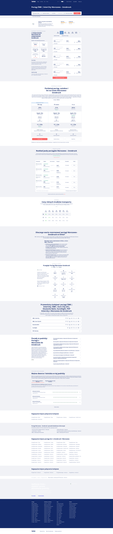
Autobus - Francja (47, 516)
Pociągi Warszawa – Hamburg (61, 417)
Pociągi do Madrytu (35, 506)
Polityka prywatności (58, 531)
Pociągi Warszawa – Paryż (35, 442)
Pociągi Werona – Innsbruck (73, 460)
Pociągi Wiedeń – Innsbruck (48, 454)
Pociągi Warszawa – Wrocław (49, 452)
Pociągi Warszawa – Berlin (35, 417)
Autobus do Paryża (47, 510)
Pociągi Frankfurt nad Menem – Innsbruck (76, 456)
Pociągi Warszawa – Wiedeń (48, 444)
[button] (54, 13)
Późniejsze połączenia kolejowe (71, 190)
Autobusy (41, 1)
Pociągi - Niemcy (34, 514)
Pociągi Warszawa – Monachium (36, 419)
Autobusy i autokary (47, 501)
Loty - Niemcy (59, 514)
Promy (47, 1)
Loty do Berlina (59, 510)
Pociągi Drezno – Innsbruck (48, 462)
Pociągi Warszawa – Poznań (36, 450)
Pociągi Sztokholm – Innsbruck (36, 456)
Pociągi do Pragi (34, 512)
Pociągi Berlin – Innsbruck (60, 452)
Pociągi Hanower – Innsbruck (36, 462)
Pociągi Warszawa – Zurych (48, 448)
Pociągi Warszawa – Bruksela (36, 448)
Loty (44, 1)
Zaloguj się (80, 1)
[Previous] (43, 211)
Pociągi (38, 1)
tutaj (64, 194)
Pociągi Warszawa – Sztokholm (74, 446)
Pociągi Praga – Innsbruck (73, 454)
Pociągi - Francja (34, 516)
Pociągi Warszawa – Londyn (48, 442)
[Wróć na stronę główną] (34, 1)
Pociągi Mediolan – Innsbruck (36, 454)
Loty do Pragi (59, 512)
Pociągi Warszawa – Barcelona (61, 444)
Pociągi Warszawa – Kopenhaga (74, 444)
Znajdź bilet (35, 45)
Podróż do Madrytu (72, 512)
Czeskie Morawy (72, 506)
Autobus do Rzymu (47, 509)
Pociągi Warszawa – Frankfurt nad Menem (76, 417)
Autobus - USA (46, 517)
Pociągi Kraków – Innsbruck (73, 458)
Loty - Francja (59, 516)
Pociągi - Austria (34, 521)
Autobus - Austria (47, 521)
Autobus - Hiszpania (47, 503)
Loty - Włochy (59, 520)
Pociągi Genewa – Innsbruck (61, 458)
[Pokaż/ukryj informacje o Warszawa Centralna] (79, 392)
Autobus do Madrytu (47, 507)
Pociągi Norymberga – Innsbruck (74, 462)
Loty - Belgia (59, 517)
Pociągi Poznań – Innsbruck (36, 458)
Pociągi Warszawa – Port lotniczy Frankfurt (76, 450)
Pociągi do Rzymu (35, 507)
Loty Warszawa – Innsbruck (36, 431)
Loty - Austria (59, 523)
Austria (38, 477)
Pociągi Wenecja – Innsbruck (48, 456)
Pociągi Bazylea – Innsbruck (36, 460)
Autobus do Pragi (47, 513)
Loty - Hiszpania (59, 513)
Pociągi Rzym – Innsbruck (73, 452)
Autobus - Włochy (47, 519)
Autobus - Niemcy (47, 514)
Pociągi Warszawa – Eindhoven (36, 452)
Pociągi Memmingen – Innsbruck (61, 472)
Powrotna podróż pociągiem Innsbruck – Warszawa (40, 429)
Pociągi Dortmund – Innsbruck (61, 462)
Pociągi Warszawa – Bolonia (48, 450)
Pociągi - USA (34, 517)
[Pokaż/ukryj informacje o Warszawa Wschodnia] (79, 402)
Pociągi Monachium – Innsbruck (61, 454)
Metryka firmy (42, 531)
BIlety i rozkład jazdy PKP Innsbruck (63, 432)
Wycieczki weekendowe (73, 503)
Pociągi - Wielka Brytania (36, 520)
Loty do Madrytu (59, 506)
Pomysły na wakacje (72, 507)
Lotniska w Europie (60, 503)
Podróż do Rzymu (72, 513)
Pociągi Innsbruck (44, 477)
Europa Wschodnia (72, 509)
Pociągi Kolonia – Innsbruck (48, 460)
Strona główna (33, 477)
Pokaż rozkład (35, 57)
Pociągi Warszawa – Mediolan (36, 444)
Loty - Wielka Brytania (60, 521)
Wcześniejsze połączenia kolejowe (42, 190)
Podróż (70, 501)
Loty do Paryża (59, 509)
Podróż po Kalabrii (72, 510)
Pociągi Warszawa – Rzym (73, 442)
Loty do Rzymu (59, 507)
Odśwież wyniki (56, 157)
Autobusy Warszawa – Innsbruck (62, 429)
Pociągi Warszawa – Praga (48, 417)
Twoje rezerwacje (68, 1)
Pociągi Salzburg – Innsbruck (61, 460)
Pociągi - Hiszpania (35, 513)
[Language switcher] (63, 1)
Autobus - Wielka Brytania (48, 520)
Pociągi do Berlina (35, 510)
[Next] (80, 33)
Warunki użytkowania (49, 531)
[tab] (57, 36)
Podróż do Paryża (72, 514)
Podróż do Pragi (72, 517)
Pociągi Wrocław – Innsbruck (49, 458)
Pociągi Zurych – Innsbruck (61, 456)
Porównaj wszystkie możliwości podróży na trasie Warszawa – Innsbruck (69, 431)
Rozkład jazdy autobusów (48, 506)
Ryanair (58, 524)
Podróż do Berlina (72, 516)
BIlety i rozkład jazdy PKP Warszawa (38, 432)
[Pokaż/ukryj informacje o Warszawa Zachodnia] (79, 397)
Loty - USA (58, 519)
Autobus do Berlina (47, 512)
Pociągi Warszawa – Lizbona (61, 450)
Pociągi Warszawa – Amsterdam (61, 446)
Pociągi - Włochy (34, 519)
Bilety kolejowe (34, 503)
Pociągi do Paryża (35, 509)
